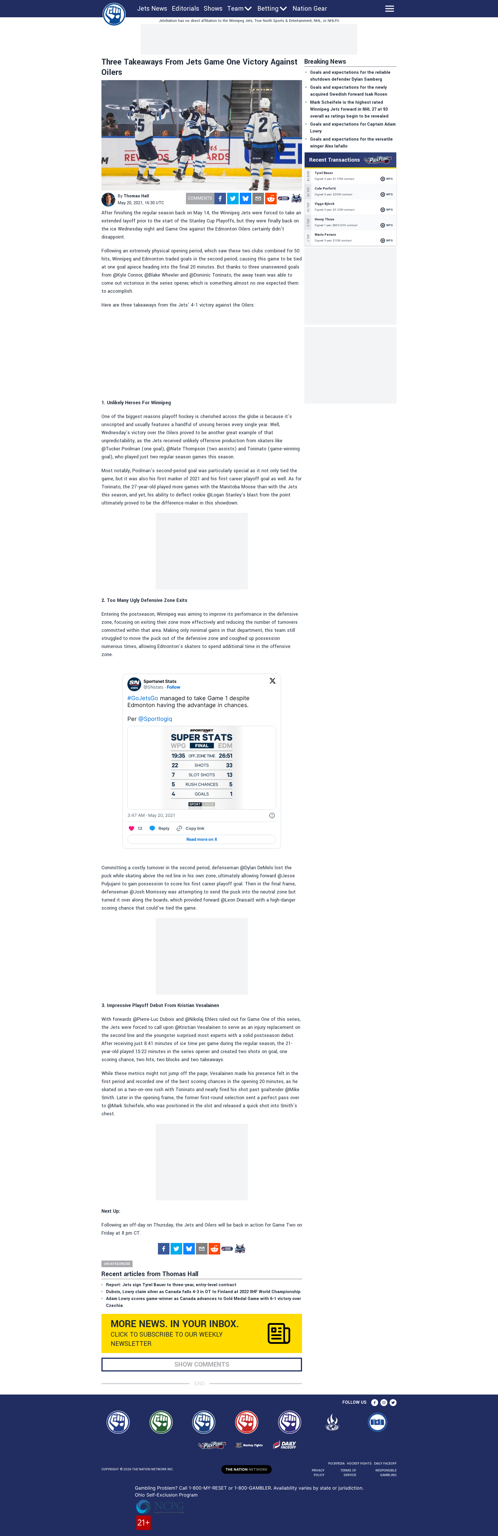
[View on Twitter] (272, 684)
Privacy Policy (318, 1472)
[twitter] (233, 198)
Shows (213, 8)
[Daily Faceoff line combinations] (283, 198)
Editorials (185, 8)
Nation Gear (310, 8)
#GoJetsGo (142, 698)
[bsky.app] (245, 198)
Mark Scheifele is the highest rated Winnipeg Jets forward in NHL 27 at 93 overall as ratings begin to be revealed (349, 109)
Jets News (152, 8)
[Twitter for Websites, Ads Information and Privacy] (272, 815)
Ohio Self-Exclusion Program (166, 1495)
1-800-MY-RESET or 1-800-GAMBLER (230, 1488)
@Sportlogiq (155, 718)
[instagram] (383, 1402)
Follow (173, 687)
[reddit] (271, 198)
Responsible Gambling (386, 1472)
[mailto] (258, 198)
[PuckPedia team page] (296, 198)
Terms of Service (348, 1472)
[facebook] (220, 198)
